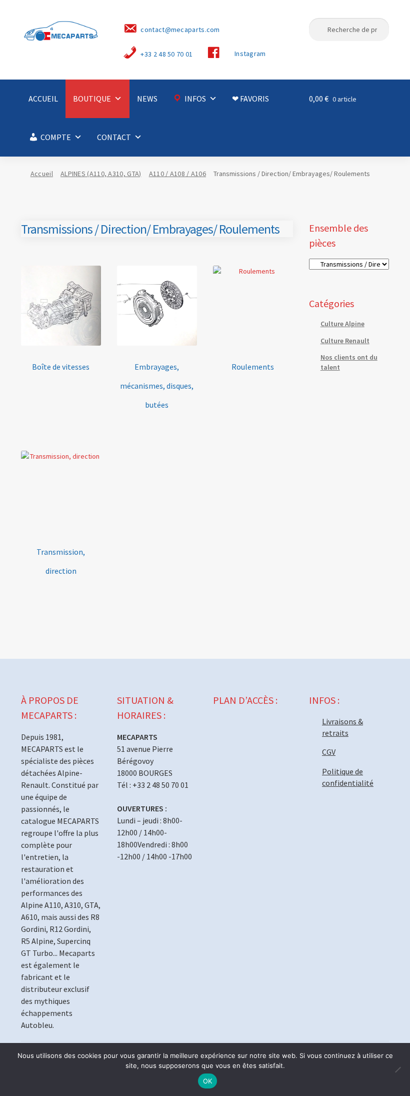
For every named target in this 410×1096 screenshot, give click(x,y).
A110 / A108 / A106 (177, 173)
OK (207, 1081)
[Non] (397, 1069)
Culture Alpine (342, 323)
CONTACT (114, 137)
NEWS (147, 99)
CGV (329, 752)
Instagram (250, 53)
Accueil (41, 173)
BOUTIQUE (92, 99)
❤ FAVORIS (250, 99)
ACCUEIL (43, 99)
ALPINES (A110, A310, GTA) (101, 173)
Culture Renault (345, 340)
